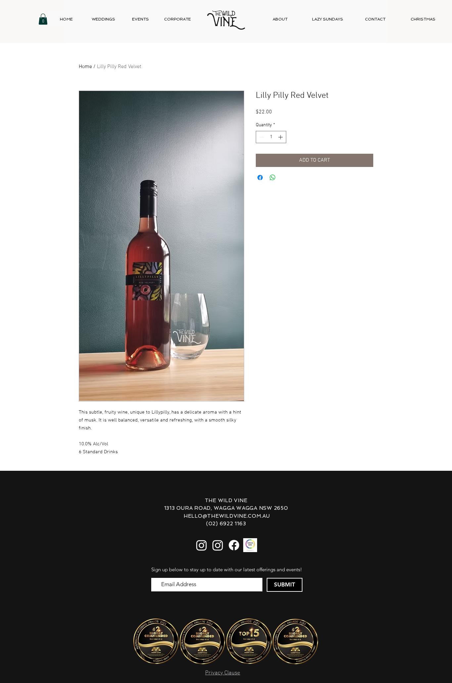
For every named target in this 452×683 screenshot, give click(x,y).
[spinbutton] (271, 137)
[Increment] (281, 137)
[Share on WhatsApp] (273, 177)
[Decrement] (261, 137)
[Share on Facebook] (260, 177)
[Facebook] (234, 545)
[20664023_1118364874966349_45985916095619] (250, 545)
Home (85, 66)
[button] (43, 19)
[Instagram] (201, 545)
